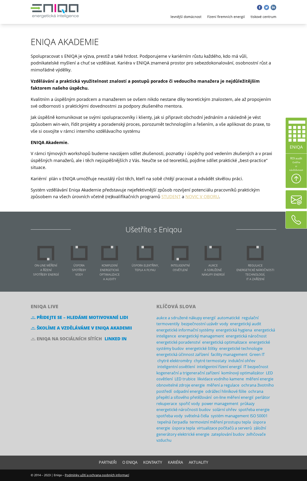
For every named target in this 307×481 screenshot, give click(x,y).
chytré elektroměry (174, 360)
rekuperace (166, 403)
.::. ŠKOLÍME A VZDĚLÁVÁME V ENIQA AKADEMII (81, 328)
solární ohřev (224, 409)
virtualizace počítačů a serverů (224, 428)
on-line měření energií (233, 397)
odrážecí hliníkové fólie (225, 391)
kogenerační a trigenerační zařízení (187, 373)
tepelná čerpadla (172, 422)
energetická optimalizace (224, 342)
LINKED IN (116, 339)
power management (220, 403)
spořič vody (189, 403)
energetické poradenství (178, 342)
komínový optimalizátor (242, 373)
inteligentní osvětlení (176, 366)
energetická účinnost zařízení (182, 354)
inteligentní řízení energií (219, 366)
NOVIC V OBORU (202, 196)
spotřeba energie (254, 409)
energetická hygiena (234, 330)
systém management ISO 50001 (239, 415)
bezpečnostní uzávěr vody (204, 323)
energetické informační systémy (185, 330)
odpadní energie (188, 391)
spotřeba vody (169, 415)
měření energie (259, 379)
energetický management (201, 336)
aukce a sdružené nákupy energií (185, 317)
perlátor (262, 397)
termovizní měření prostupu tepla (220, 422)
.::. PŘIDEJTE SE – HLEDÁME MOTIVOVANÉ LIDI (79, 317)
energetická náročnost (246, 336)
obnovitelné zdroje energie (180, 385)
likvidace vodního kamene (220, 379)
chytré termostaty (210, 360)
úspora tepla (183, 428)
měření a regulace (223, 385)
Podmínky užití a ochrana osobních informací (97, 475)
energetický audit (245, 323)
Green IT (257, 354)
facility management (229, 354)
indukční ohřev (241, 360)
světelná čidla (196, 415)
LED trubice (185, 379)
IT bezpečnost (255, 366)
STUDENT (171, 196)
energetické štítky (201, 348)
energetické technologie (241, 348)
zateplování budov (227, 434)
